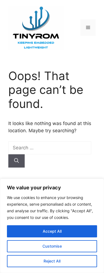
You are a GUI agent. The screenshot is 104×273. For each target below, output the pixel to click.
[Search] (16, 161)
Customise (52, 246)
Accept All (52, 231)
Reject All (52, 261)
